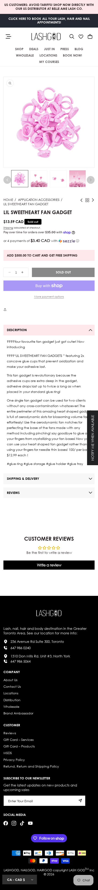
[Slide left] (7, 180)
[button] (71, 36)
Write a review (49, 565)
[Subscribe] (80, 800)
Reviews (9, 733)
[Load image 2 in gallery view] (39, 178)
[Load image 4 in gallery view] (77, 178)
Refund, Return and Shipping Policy (31, 766)
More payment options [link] (49, 296)
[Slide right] (91, 180)
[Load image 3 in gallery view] (58, 178)
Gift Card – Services (18, 739)
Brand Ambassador (18, 713)
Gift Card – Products (19, 746)
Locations (10, 693)
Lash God (77, 870)
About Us (10, 680)
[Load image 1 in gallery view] (19, 178)
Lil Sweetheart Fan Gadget (25, 204)
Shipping (8, 227)
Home (8, 199)
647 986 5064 (20, 661)
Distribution (12, 700)
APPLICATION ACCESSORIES (38, 199)
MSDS (7, 753)
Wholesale (11, 706)
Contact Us (12, 686)
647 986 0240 (20, 648)
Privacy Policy (14, 760)
